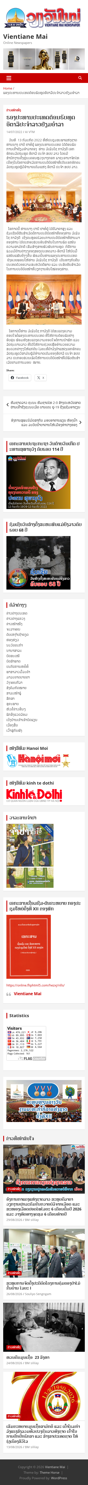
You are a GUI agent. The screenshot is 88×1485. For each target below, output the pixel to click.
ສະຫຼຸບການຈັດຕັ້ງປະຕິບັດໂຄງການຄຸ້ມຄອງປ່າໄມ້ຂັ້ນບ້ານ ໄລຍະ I (43, 1286)
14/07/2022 (14, 132)
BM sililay (32, 1220)
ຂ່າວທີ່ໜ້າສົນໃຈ (20, 1138)
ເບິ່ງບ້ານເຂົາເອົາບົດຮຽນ (21, 720)
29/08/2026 (14, 1220)
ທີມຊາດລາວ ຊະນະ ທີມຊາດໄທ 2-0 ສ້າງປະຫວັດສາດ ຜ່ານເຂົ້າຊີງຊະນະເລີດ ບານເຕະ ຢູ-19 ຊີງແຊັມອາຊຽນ (46, 405)
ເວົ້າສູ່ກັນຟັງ (14, 730)
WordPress (59, 1478)
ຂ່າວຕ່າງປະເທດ (16, 613)
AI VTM (30, 132)
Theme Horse (49, 1472)
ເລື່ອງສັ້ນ (12, 725)
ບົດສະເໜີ (13, 656)
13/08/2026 (14, 1447)
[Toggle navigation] (9, 78)
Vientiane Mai (25, 36)
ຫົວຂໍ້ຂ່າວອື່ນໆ (16, 709)
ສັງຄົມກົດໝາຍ (16, 688)
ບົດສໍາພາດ (13, 661)
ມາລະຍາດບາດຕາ (18, 677)
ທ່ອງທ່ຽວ (12, 640)
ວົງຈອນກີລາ (14, 682)
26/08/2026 (14, 1294)
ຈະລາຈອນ (13, 629)
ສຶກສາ (10, 698)
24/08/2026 (14, 1363)
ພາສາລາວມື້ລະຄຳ (18, 672)
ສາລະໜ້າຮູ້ (13, 693)
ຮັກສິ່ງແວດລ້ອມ (17, 714)
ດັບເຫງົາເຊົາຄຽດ (17, 634)
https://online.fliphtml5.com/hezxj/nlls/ (35, 985)
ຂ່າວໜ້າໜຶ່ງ (13, 110)
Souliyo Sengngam (38, 1294)
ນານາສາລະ (14, 650)
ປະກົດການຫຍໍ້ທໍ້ (17, 666)
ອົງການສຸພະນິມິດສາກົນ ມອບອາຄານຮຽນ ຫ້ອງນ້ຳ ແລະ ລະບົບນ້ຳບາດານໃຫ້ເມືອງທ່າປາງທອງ (44, 422)
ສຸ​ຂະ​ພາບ (12, 704)
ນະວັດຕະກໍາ (14, 645)
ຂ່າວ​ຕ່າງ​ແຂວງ (15, 618)
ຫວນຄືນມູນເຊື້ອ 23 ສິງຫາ (27, 1357)
